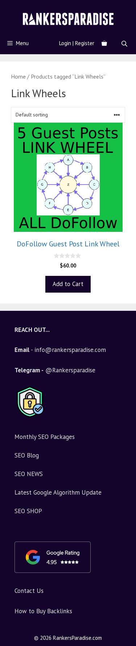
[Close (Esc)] (112, 8)
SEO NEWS (29, 474)
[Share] (128, 8)
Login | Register (76, 43)
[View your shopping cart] (104, 43)
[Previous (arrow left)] (12, 323)
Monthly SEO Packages (45, 437)
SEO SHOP (28, 511)
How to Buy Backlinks (43, 611)
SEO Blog (27, 455)
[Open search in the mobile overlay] (125, 43)
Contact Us (29, 591)
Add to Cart (68, 284)
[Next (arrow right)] (123, 323)
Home (18, 76)
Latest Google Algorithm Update (58, 492)
